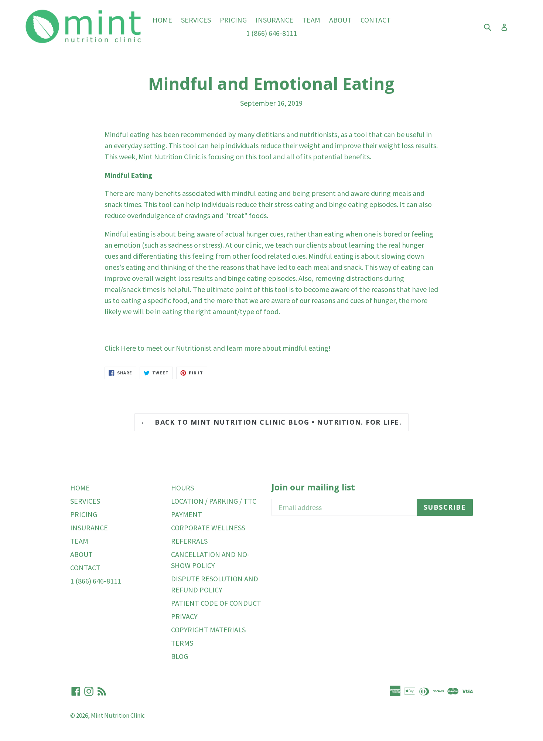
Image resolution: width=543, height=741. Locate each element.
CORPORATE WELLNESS (208, 527)
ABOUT (340, 19)
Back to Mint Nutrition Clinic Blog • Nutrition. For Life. (277, 422)
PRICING (233, 19)
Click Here (120, 348)
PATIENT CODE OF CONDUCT (216, 603)
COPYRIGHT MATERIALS (208, 629)
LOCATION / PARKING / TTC (213, 501)
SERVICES (196, 19)
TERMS (182, 642)
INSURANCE (274, 19)
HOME (162, 19)
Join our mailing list (313, 487)
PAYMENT (186, 514)
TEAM (311, 19)
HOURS (182, 487)
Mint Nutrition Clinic (118, 715)
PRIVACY (184, 616)
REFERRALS (189, 540)
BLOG (179, 656)
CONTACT (376, 19)
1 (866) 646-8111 (271, 33)
